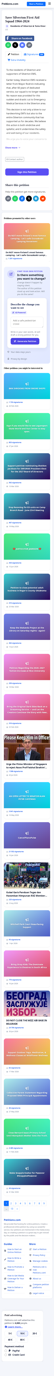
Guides (8, 1244)
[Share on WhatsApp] (8, 45)
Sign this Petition (27, 172)
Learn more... (15, 1326)
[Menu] (49, 4)
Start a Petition (36, 4)
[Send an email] (22, 45)
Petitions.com (10, 3)
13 (12, 1208)
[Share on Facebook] (22, 198)
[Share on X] (15, 45)
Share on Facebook (21, 38)
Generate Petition (26, 341)
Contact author (16, 159)
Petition (14, 54)
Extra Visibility (17, 60)
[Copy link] (29, 45)
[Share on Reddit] (43, 198)
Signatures (35, 54)
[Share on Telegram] (36, 198)
